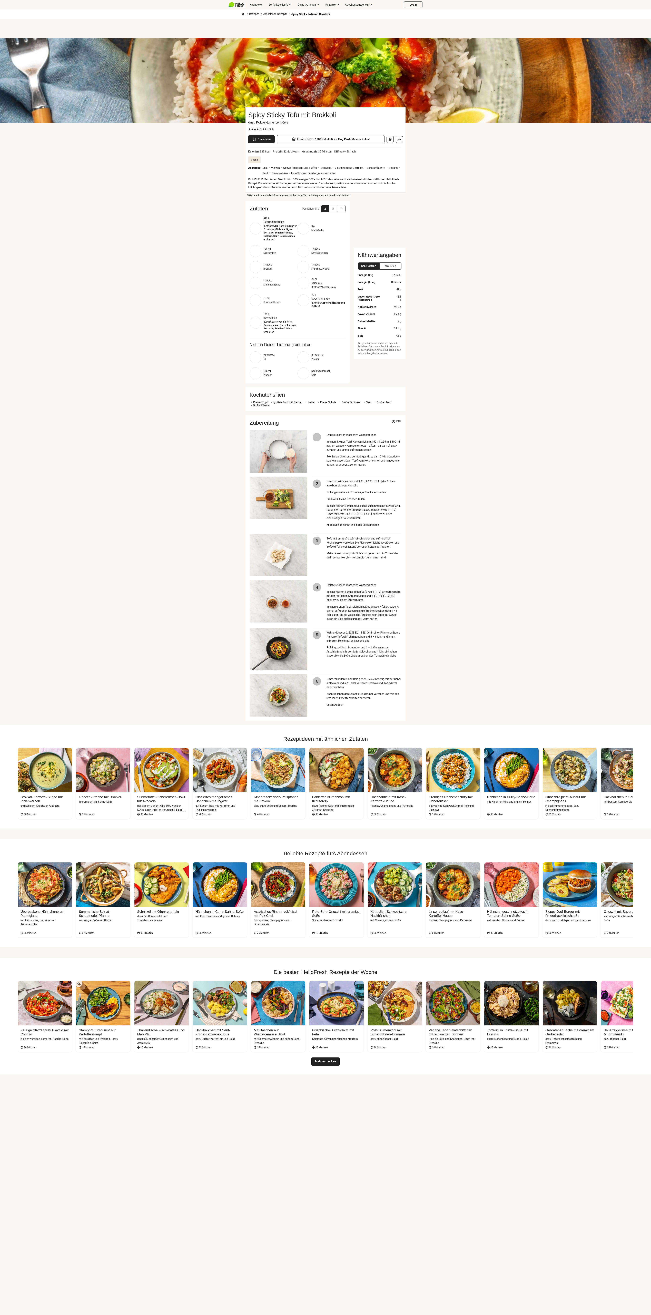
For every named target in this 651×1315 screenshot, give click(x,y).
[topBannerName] (325, 28)
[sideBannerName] (379, 222)
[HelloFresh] (236, 4)
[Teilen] (399, 139)
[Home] (243, 14)
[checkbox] (249, 129)
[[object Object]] (390, 139)
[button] (298, 208)
